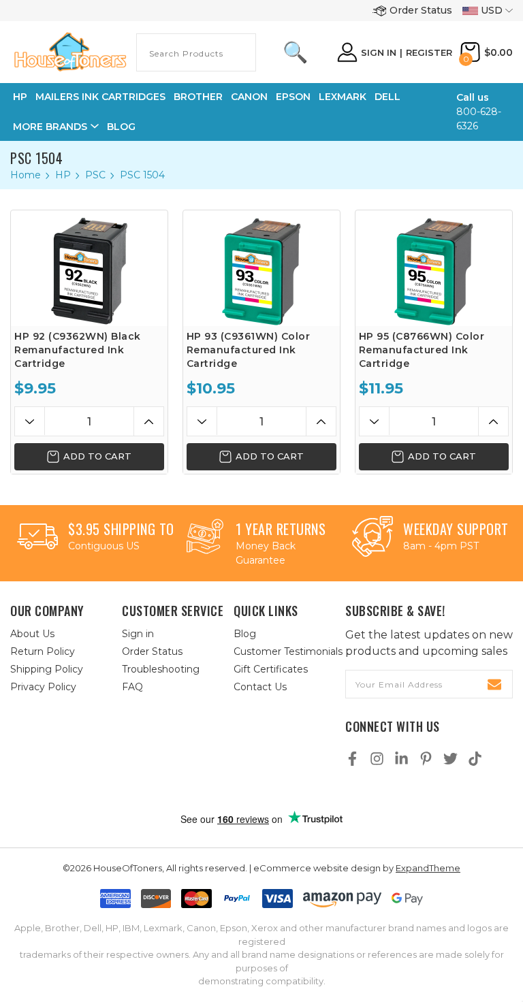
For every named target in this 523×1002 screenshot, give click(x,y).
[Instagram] (377, 759)
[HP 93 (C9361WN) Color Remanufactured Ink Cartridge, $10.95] (261, 268)
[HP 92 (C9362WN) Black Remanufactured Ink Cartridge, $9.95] (89, 268)
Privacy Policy (43, 687)
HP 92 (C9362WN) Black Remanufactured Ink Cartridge (77, 350)
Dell (387, 97)
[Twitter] (450, 759)
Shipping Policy (46, 669)
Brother (198, 97)
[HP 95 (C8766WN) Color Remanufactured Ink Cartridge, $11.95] (433, 268)
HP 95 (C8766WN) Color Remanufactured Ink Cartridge (422, 350)
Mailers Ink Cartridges (100, 97)
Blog (121, 126)
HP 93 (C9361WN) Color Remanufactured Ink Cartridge (249, 350)
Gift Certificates (271, 669)
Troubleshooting (161, 669)
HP (20, 97)
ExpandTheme (428, 867)
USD (491, 10)
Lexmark (342, 97)
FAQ (132, 687)
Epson (293, 97)
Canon (249, 97)
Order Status (421, 10)
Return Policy (42, 651)
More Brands (50, 126)
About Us (32, 634)
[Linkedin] (401, 759)
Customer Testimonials (288, 651)
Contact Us (260, 687)
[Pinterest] (426, 759)
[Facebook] (352, 759)
